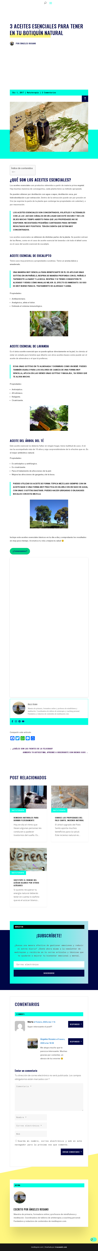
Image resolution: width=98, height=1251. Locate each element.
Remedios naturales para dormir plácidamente (26, 819)
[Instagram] (16, 721)
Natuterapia (33, 92)
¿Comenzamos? (20, 551)
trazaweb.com (61, 1247)
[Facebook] (12, 721)
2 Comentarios (49, 92)
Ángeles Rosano (28, 43)
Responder (75, 1024)
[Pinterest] (19, 721)
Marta (30, 1022)
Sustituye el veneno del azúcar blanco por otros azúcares (26, 883)
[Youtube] (23, 721)
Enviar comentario (71, 1151)
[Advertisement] (49, 68)
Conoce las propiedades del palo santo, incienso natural (69, 819)
